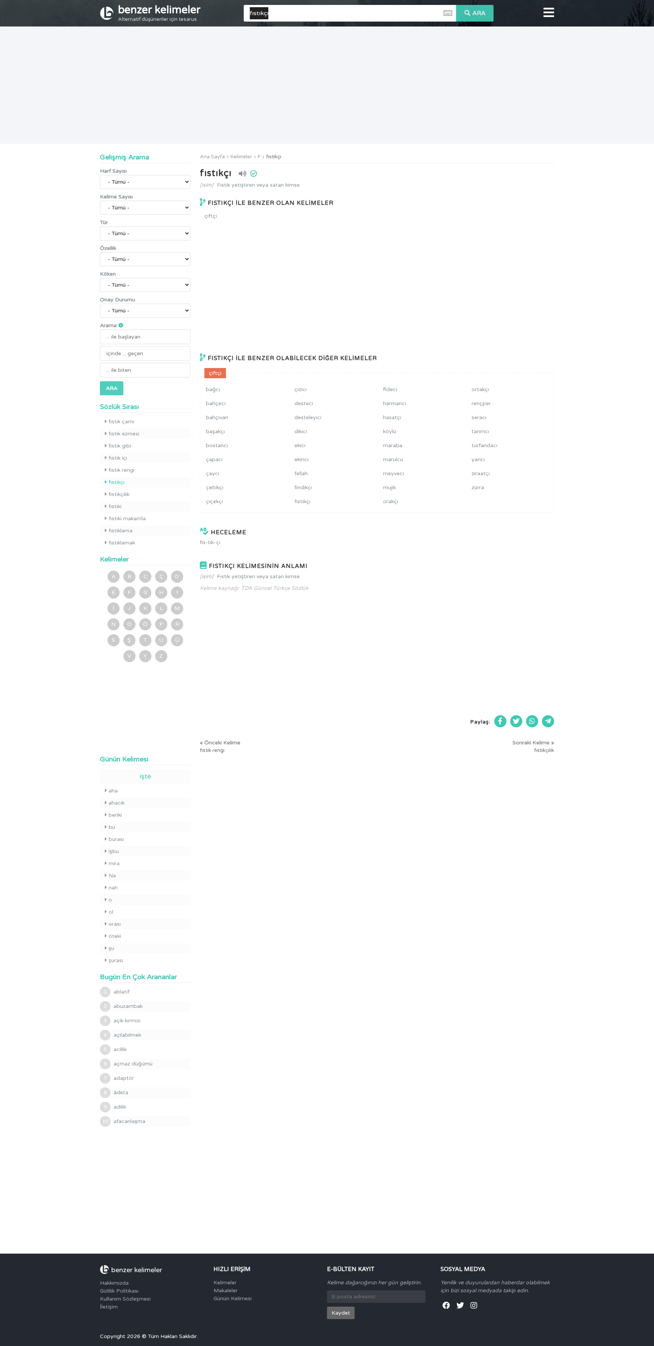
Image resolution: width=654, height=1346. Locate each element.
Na (112, 875)
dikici (300, 431)
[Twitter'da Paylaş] (516, 721)
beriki (115, 815)
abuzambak (123, 1006)
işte (145, 776)
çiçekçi (214, 501)
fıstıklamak (122, 543)
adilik (115, 1107)
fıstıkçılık (119, 494)
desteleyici (307, 417)
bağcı (213, 389)
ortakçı (480, 389)
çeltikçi (214, 487)
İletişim (109, 1307)
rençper (481, 403)
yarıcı (478, 459)
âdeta (116, 1092)
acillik (115, 1049)
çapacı (214, 459)
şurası (116, 960)
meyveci (393, 473)
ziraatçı (481, 473)
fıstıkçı (273, 157)
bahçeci (216, 403)
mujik (389, 487)
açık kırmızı (122, 1020)
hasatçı (392, 417)
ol (111, 912)
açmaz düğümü (128, 1064)
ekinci (301, 459)
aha (113, 791)
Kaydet (341, 1313)
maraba (392, 445)
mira (114, 863)
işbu (114, 851)
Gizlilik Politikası (119, 1291)
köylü (389, 431)
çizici (300, 389)
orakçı (390, 501)
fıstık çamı (121, 421)
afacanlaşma (123, 1121)
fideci (390, 389)
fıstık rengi (121, 470)
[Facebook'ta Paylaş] (500, 721)
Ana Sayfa (212, 157)
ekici (299, 445)
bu (112, 827)
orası (115, 924)
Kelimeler (241, 157)
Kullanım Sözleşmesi (125, 1299)
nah (113, 887)
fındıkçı (303, 487)
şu (111, 948)
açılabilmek (122, 1035)
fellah (301, 473)
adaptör (119, 1078)
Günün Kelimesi (232, 1298)
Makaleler (225, 1290)
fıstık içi (118, 458)
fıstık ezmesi (124, 433)
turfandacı (484, 445)
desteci (303, 403)
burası (116, 839)
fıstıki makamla (127, 518)
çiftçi (210, 216)
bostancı (217, 445)
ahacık (117, 803)
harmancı (394, 403)
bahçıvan (217, 417)
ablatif (116, 992)
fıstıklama (120, 530)
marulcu (393, 459)
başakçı (215, 431)
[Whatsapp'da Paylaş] (532, 721)
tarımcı (480, 431)
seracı (479, 417)
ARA (479, 13)
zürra (478, 487)
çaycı (212, 473)
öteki (115, 936)
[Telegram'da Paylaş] (548, 721)
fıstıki (115, 506)
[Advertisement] (327, 85)
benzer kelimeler (159, 12)
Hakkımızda (114, 1283)
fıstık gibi (120, 446)
